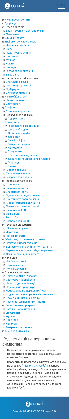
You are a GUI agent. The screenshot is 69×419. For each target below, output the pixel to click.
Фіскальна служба (34, 365)
